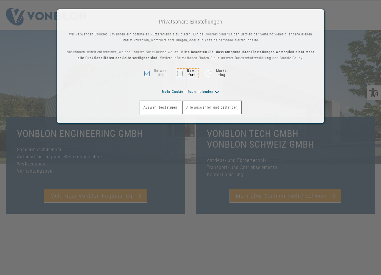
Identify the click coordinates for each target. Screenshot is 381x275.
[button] (190, 92)
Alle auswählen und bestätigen (212, 107)
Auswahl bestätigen (160, 107)
